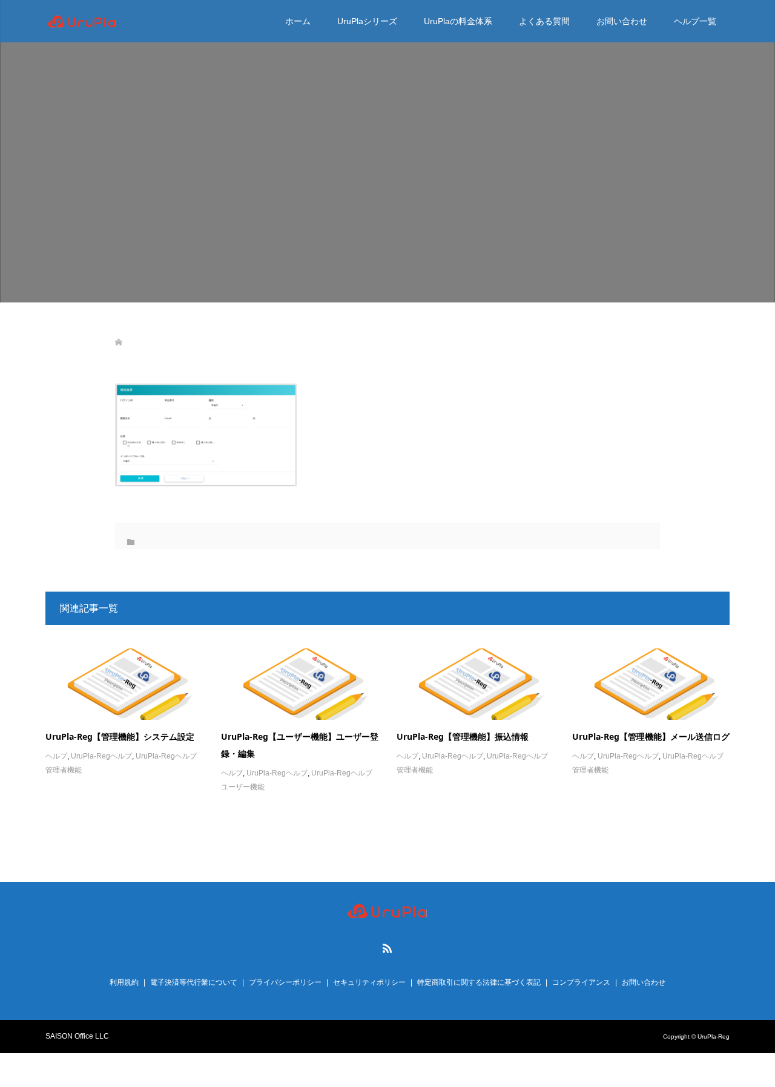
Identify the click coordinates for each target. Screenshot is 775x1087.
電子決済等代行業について (193, 982)
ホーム (298, 21)
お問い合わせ (621, 21)
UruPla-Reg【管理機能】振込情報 (463, 736)
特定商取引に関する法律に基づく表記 (479, 982)
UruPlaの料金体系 (458, 21)
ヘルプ (56, 756)
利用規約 (124, 982)
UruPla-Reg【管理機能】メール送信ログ (651, 736)
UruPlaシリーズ (367, 21)
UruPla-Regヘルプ (101, 756)
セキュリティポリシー (369, 982)
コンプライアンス (581, 982)
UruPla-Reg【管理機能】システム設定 (119, 736)
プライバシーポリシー (285, 982)
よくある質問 (544, 21)
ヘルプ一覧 (695, 21)
